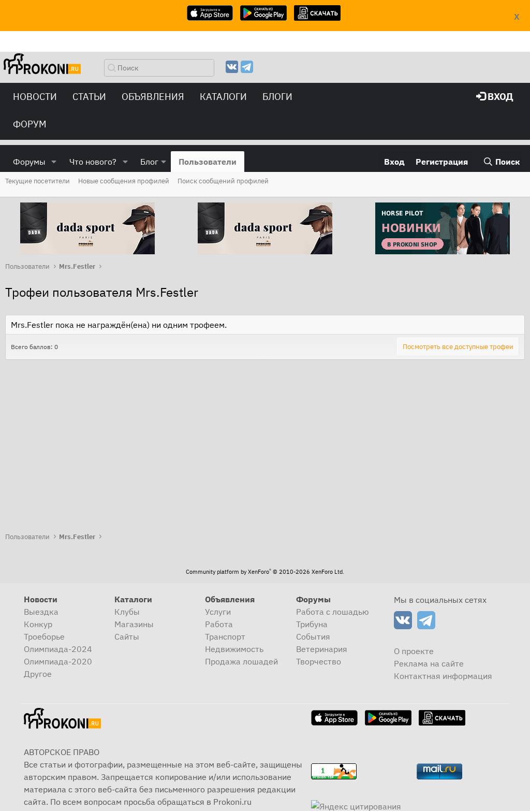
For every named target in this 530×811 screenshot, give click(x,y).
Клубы (127, 611)
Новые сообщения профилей (123, 181)
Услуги (218, 611)
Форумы (29, 161)
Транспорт (225, 636)
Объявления (153, 97)
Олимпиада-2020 (58, 661)
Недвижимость (234, 649)
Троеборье (44, 636)
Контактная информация (443, 676)
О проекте (414, 651)
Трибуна (312, 624)
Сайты (126, 636)
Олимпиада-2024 (58, 649)
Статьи (89, 97)
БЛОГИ (277, 97)
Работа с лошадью (332, 611)
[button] (54, 161)
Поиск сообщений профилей (223, 181)
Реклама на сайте (429, 663)
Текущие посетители (37, 181)
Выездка (41, 611)
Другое (38, 674)
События (313, 636)
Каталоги (223, 97)
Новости (35, 97)
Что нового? (92, 161)
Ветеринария (321, 649)
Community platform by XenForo (265, 571)
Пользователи (208, 161)
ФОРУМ (30, 124)
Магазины (134, 624)
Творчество (318, 661)
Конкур (38, 624)
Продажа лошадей (241, 661)
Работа (219, 624)
